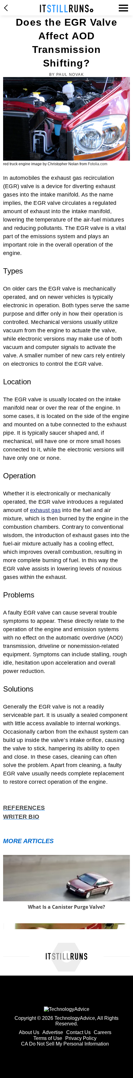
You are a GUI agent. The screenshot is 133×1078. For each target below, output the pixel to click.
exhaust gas (45, 510)
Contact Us (78, 1032)
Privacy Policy (81, 1038)
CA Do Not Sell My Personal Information (65, 1043)
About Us (29, 1032)
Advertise (52, 1032)
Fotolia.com (97, 164)
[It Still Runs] (66, 8)
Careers (102, 1032)
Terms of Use (47, 1038)
